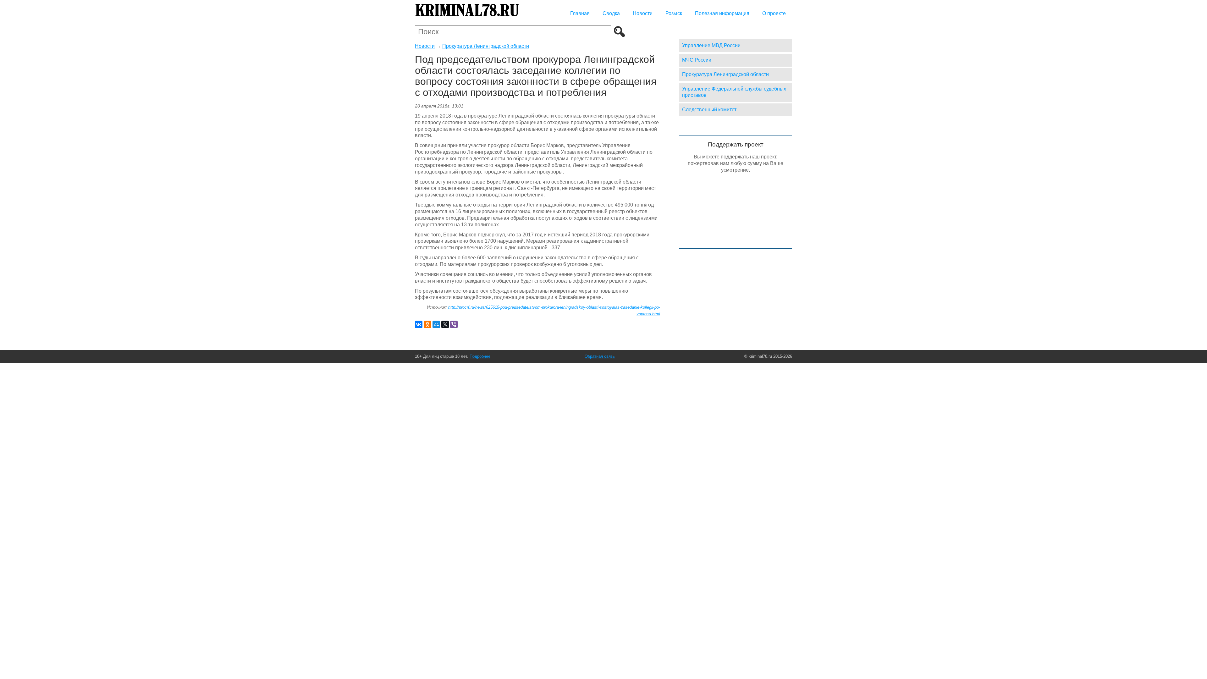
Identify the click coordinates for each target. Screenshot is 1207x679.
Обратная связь (600, 356)
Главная (580, 13)
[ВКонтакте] (418, 324)
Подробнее (480, 356)
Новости (643, 13)
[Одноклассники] (427, 324)
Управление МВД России (711, 45)
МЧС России (696, 60)
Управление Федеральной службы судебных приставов (734, 92)
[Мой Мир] (436, 324)
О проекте (774, 13)
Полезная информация (722, 13)
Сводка (611, 13)
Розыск (673, 13)
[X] (445, 324)
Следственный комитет (709, 109)
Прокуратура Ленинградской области (485, 46)
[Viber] (454, 324)
